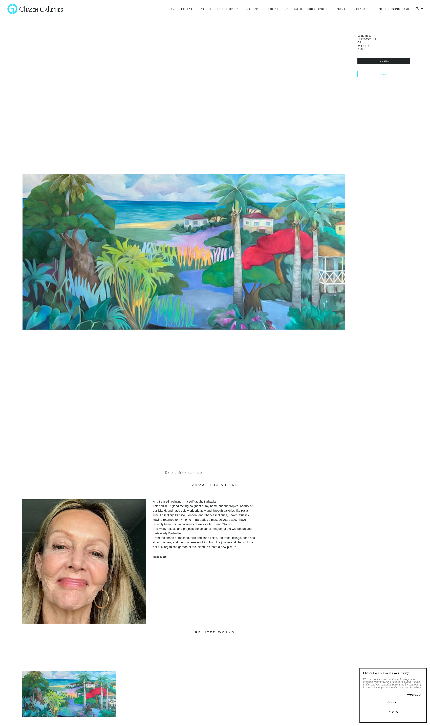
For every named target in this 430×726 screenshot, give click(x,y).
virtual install (192, 473)
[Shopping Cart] (422, 9)
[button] (228, 9)
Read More (160, 556)
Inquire (383, 74)
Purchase (384, 61)
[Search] (417, 8)
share (171, 473)
